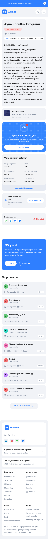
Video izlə (26, 263)
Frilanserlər (30, 480)
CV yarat (10, 263)
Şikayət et (40, 219)
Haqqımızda (9, 509)
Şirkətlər (7, 484)
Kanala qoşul (24, 147)
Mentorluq (8, 488)
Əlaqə (6, 513)
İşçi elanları (30, 491)
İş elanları (8, 499)
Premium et (36, 200)
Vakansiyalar (9, 476)
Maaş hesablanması (12, 520)
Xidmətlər (30, 484)
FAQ (6, 517)
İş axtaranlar (30, 476)
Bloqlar (7, 495)
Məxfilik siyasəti (32, 509)
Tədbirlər (7, 491)
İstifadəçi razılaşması (34, 520)
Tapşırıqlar (8, 480)
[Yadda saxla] (19, 33)
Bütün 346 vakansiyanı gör (24, 406)
